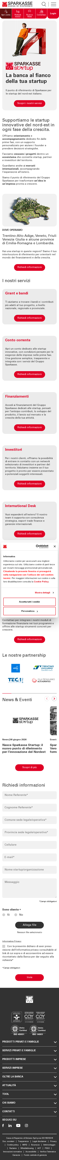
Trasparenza (23, 1142)
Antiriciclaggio (49, 1145)
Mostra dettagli (42, 592)
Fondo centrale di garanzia (35, 1155)
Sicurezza (35, 1145)
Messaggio (12, 882)
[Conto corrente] (29, 358)
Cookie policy (13, 1145)
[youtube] (18, 1125)
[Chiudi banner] (55, 546)
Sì (8, 915)
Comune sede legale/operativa (26, 820)
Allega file (29, 925)
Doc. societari (9, 1142)
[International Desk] (29, 521)
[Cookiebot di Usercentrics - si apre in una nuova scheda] (36, 546)
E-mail (9, 857)
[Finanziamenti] (29, 413)
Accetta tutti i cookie (29, 602)
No (21, 915)
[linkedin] (10, 1125)
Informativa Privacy (11, 941)
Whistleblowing (27, 1148)
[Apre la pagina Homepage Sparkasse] (17, 4)
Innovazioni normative (12, 1152)
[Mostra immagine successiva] (54, 699)
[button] (6, 14)
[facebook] (3, 1125)
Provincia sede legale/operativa (26, 832)
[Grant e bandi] (29, 306)
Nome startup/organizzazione (24, 869)
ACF (39, 1148)
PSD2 (47, 1148)
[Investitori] (29, 467)
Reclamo (13, 1148)
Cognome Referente (19, 807)
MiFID (25, 1145)
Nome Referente (16, 795)
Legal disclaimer (40, 1142)
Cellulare (10, 845)
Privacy (53, 1142)
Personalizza (27, 611)
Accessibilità (31, 1152)
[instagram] (26, 1125)
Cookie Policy (41, 581)
